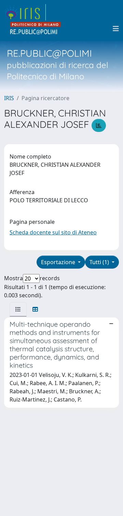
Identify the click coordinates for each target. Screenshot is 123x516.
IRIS (9, 98)
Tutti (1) (100, 262)
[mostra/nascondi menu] (116, 28)
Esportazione (59, 262)
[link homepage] (25, 12)
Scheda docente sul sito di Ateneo (53, 232)
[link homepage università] (35, 29)
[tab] (18, 309)
